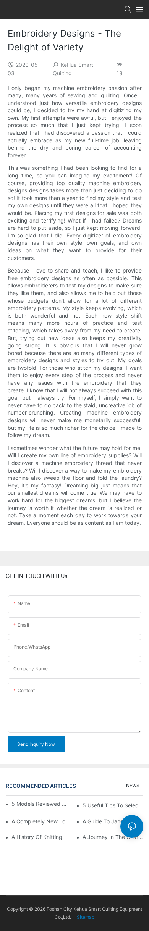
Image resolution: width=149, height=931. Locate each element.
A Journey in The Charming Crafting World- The (113, 837)
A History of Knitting (36, 837)
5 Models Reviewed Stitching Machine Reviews (39, 803)
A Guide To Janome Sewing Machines (113, 821)
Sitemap (85, 917)
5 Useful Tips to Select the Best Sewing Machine (113, 805)
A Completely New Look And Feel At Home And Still (41, 821)
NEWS (132, 785)
